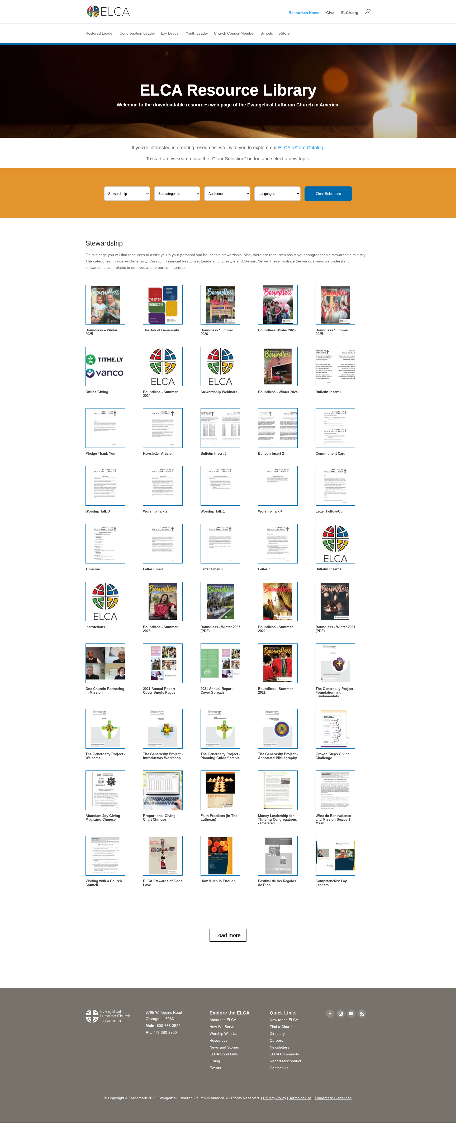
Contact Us (279, 1068)
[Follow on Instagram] (340, 1013)
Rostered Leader (100, 33)
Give (330, 13)
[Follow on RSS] (362, 1013)
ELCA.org (349, 13)
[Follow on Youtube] (351, 1013)
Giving (215, 1061)
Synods (266, 33)
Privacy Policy (274, 1098)
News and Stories (224, 1047)
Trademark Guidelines (333, 1098)
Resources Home (304, 13)
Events (215, 1068)
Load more (228, 935)
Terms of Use (300, 1098)
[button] (367, 11)
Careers (276, 1040)
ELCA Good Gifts (224, 1054)
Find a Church (281, 1027)
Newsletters (279, 1047)
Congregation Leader (137, 33)
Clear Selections (328, 194)
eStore (284, 33)
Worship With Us (223, 1033)
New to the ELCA (284, 1020)
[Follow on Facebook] (330, 1013)
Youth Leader (197, 33)
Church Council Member (234, 33)
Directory (277, 1033)
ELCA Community (284, 1054)
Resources (218, 1040)
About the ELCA (223, 1020)
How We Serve (222, 1027)
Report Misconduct (285, 1061)
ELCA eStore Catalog (300, 147)
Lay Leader (170, 33)
